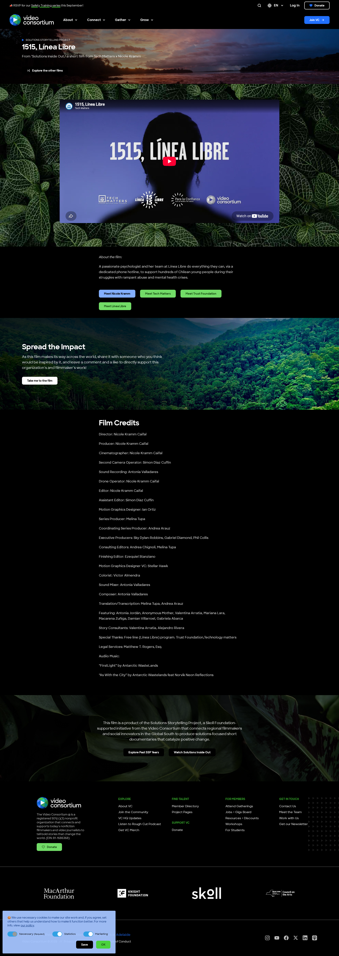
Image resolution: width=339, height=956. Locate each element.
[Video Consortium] (31, 20)
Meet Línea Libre (115, 306)
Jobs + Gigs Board (238, 812)
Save (84, 944)
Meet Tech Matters (158, 293)
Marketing (101, 934)
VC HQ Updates (129, 818)
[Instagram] (267, 937)
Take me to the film (39, 380)
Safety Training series (45, 5)
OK (103, 944)
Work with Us (289, 818)
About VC (125, 806)
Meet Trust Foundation (201, 293)
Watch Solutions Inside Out (192, 752)
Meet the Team (290, 812)
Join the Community (133, 812)
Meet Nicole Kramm (117, 293)
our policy (27, 925)
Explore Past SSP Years (143, 752)
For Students (235, 830)
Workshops (233, 824)
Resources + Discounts (242, 818)
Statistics (70, 934)
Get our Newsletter (293, 824)
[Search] (260, 5)
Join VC (314, 20)
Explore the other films (47, 70)
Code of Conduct (119, 941)
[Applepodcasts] (314, 937)
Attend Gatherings (239, 806)
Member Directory (185, 806)
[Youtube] (276, 937)
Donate (319, 5)
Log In (295, 5)
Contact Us (287, 806)
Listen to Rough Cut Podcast (139, 824)
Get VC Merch (128, 830)
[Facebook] (286, 937)
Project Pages (182, 812)
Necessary (32, 934)
